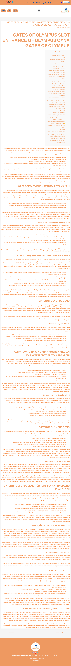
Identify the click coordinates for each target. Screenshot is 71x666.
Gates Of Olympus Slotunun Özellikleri (56, 117)
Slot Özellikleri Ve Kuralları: (58, 89)
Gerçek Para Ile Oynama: (59, 112)
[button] (39, 10)
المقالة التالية (10, 632)
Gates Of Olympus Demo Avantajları (56, 121)
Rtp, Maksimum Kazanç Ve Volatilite (56, 91)
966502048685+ (16, 655)
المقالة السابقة (60, 632)
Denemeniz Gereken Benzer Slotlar (56, 104)
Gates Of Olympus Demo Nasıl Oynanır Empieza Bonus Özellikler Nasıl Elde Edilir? (57, 140)
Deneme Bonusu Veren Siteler (58, 87)
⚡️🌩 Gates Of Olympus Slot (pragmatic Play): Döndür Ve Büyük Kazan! (56, 125)
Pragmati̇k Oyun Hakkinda (58, 68)
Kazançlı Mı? (62, 110)
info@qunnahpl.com (27, 655)
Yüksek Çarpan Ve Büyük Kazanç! (57, 80)
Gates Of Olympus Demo (59, 66)
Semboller (62, 129)
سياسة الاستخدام (55, 656)
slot (68, 27)
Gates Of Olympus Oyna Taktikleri (56, 74)
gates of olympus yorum (64, 199)
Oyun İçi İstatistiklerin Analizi (58, 85)
